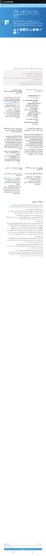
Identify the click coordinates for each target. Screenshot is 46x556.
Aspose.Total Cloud (36, 154)
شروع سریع (40, 246)
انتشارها (18, 108)
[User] (42, 2)
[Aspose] (8, 1)
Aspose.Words (11, 111)
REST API (9, 114)
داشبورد (13, 97)
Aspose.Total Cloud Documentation (16, 206)
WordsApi (36, 97)
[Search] (44, 2)
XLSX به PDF (32, 176)
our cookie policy (9, 546)
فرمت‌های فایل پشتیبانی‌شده (32, 255)
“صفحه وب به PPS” (11, 177)
